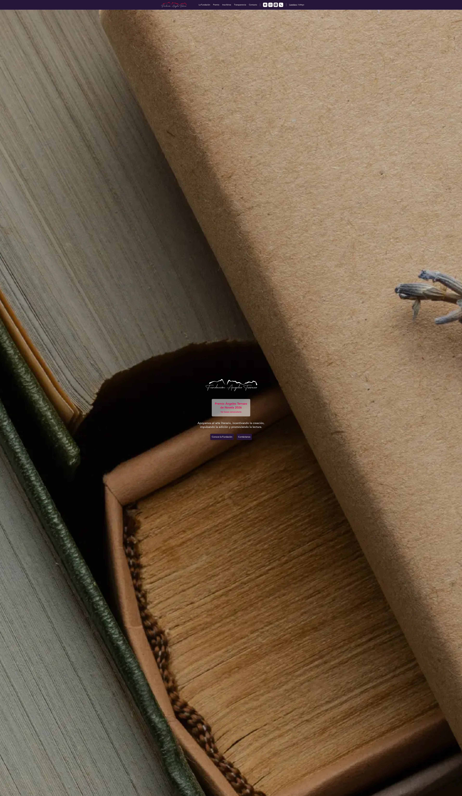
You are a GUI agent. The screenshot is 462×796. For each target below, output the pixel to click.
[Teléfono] (281, 5)
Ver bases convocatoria (231, 412)
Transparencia (240, 4)
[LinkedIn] (276, 5)
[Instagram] (270, 5)
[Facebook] (265, 5)
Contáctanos (244, 437)
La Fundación (204, 4)
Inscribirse (226, 4)
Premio (216, 4)
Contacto (253, 4)
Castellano (293, 5)
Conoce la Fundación (222, 437)
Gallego (301, 5)
